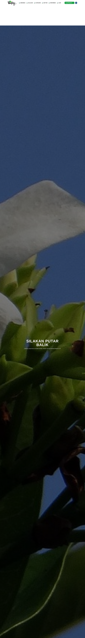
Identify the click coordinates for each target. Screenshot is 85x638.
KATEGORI (38, 2)
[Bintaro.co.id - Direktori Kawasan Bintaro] (12, 3)
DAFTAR (45, 2)
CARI (60, 2)
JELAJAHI (30, 2)
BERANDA (23, 2)
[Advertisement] (42, 15)
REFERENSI (53, 2)
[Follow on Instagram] (76, 3)
